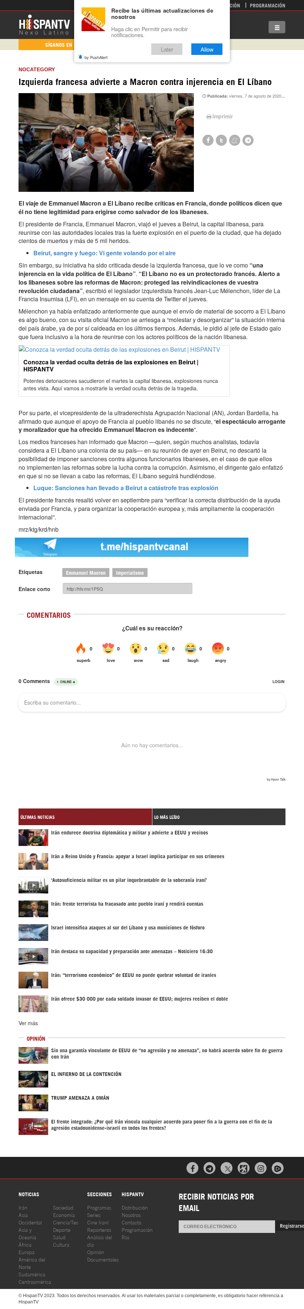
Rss (125, 1237)
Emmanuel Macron (86, 572)
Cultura (61, 1244)
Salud (59, 1237)
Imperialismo (130, 572)
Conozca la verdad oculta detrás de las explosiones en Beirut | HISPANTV (110, 365)
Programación (267, 5)
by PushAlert (96, 57)
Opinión (95, 1251)
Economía (64, 1214)
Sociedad (63, 1207)
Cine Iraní (98, 1222)
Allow (207, 49)
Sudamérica (32, 1274)
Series (93, 1214)
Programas (99, 1207)
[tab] (85, 816)
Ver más (28, 1023)
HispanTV (44, 24)
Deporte (61, 1229)
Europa (26, 1251)
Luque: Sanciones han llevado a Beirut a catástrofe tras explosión (125, 487)
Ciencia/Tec (66, 1222)
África (25, 1244)
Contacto (131, 1222)
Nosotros (131, 1214)
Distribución (135, 1207)
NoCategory (37, 69)
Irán (23, 1207)
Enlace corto (34, 589)
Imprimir (222, 116)
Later (167, 49)
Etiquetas (31, 571)
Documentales (103, 1259)
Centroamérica (35, 1281)
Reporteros (99, 1229)
